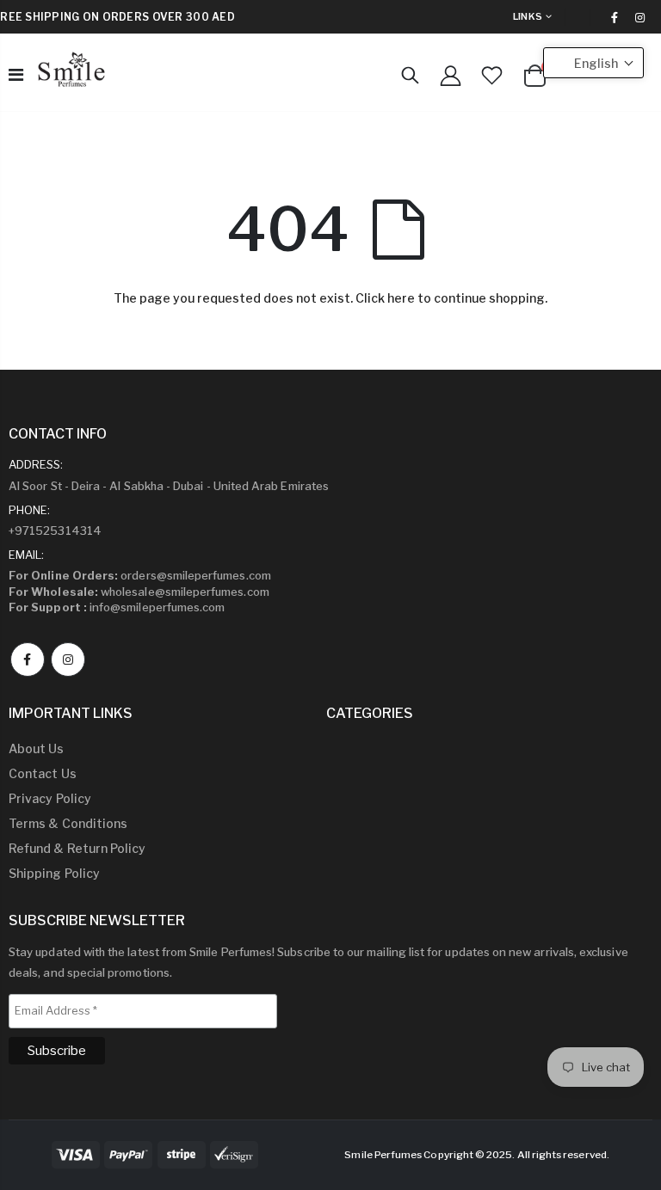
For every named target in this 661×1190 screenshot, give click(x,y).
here (401, 298)
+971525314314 (55, 530)
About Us (37, 748)
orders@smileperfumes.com (140, 575)
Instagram (68, 659)
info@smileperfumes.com (117, 607)
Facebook (27, 659)
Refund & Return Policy (77, 848)
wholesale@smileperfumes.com (139, 591)
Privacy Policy (50, 798)
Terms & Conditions (68, 823)
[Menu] (16, 74)
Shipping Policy (54, 873)
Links (527, 16)
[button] (593, 62)
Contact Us (43, 773)
